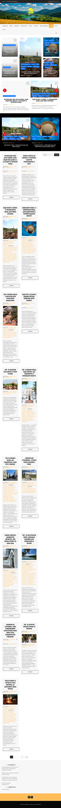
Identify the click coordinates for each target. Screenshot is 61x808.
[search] (56, 33)
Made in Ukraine (44, 25)
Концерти (10, 706)
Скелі (11, 582)
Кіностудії (12, 249)
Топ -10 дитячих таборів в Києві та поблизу (29, 626)
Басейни (31, 241)
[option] (16, 97)
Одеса (13, 334)
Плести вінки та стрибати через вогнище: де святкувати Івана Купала (10, 685)
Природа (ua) (36, 66)
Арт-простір (11, 486)
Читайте (11, 197)
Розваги (36, 25)
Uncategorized (7, 67)
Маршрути (23, 66)
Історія (30, 25)
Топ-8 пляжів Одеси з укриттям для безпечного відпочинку (51, 72)
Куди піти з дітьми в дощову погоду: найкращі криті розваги (29, 297)
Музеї (13, 255)
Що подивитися (30, 252)
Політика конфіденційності (12, 1)
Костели (8, 577)
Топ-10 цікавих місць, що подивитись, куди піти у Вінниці (10, 461)
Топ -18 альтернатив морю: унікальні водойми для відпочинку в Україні (29, 539)
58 (22, 757)
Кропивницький (31, 249)
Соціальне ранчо (11, 259)
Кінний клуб (30, 415)
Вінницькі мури (12, 573)
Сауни (32, 251)
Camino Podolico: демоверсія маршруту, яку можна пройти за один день (10, 539)
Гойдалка (6, 249)
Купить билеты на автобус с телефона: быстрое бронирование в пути (9, 72)
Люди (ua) (5, 392)
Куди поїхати (32, 250)
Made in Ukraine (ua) (25, 64)
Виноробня (9, 248)
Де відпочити (30, 412)
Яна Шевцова (7, 167)
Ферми (30, 420)
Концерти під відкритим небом (9, 718)
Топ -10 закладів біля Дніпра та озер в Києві (10, 372)
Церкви (9, 260)
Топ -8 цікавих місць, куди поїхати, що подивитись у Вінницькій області (29, 373)
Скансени (10, 721)
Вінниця (29, 488)
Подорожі (5, 25)
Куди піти (12, 253)
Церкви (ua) (7, 584)
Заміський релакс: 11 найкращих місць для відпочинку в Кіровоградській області (51, 50)
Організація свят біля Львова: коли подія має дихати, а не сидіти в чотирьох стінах (10, 50)
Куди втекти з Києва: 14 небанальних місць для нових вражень (30, 72)
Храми (15, 582)
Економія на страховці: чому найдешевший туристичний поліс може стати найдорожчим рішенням (10, 630)
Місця (11, 25)
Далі (27, 757)
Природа (16, 25)
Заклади (47, 62)
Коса (33, 575)
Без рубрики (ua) (12, 171)
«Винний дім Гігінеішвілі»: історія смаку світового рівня (29, 461)
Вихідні (15, 248)
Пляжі (28, 251)
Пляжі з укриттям (11, 336)
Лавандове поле (12, 720)
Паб (11, 496)
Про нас (3, 1)
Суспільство (23, 25)
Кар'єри (33, 574)
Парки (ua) (12, 258)
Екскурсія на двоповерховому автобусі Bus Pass (10, 490)
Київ (10, 715)
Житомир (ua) (26, 574)
